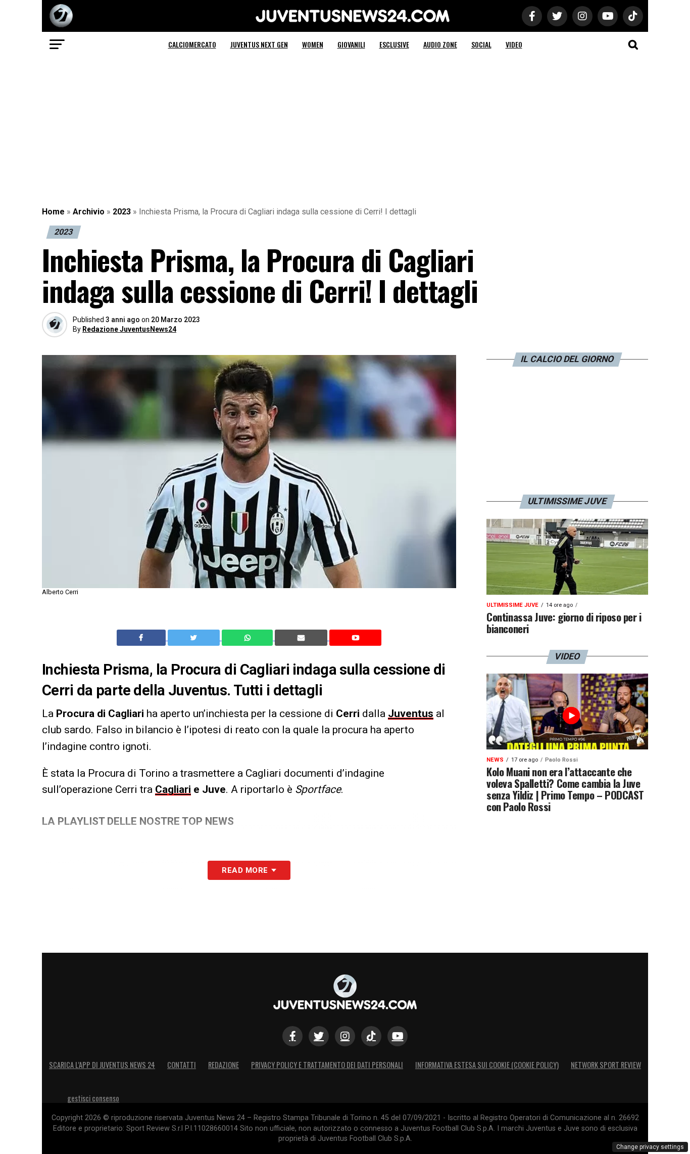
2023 (122, 211)
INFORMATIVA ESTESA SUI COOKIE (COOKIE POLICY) (487, 1064)
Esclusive (394, 44)
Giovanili (351, 44)
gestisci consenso (93, 1098)
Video (514, 44)
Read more (245, 870)
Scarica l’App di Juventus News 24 (102, 1064)
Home (53, 211)
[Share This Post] (248, 638)
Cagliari (173, 789)
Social (481, 44)
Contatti (181, 1064)
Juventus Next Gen (259, 44)
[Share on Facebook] (142, 638)
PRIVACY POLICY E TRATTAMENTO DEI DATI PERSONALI (327, 1064)
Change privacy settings (650, 1146)
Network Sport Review (606, 1064)
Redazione (223, 1064)
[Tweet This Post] (195, 638)
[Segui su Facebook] (292, 1036)
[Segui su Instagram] (345, 1036)
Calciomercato (192, 44)
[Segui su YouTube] (397, 1036)
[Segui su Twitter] (319, 1036)
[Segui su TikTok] (371, 1036)
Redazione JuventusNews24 (129, 329)
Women (312, 44)
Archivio (89, 211)
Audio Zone (440, 44)
